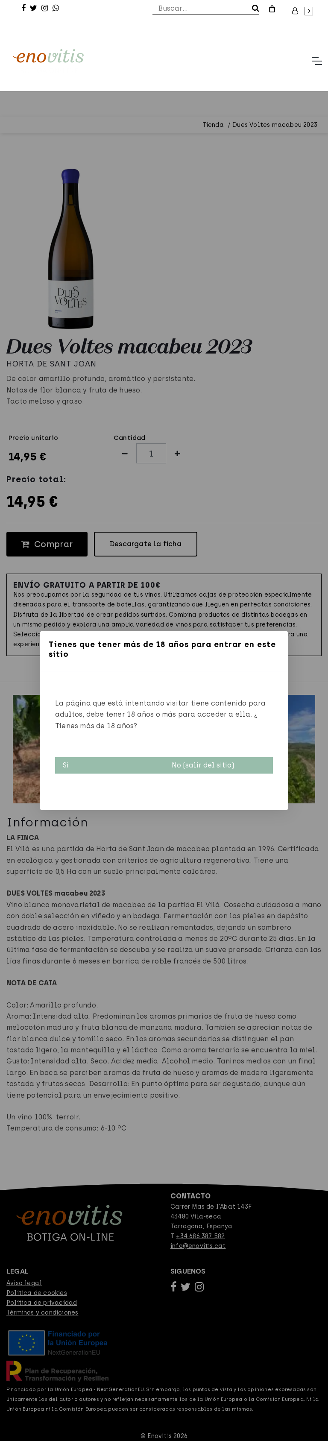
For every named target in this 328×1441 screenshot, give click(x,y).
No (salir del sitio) (203, 765)
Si (66, 765)
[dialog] (164, 720)
